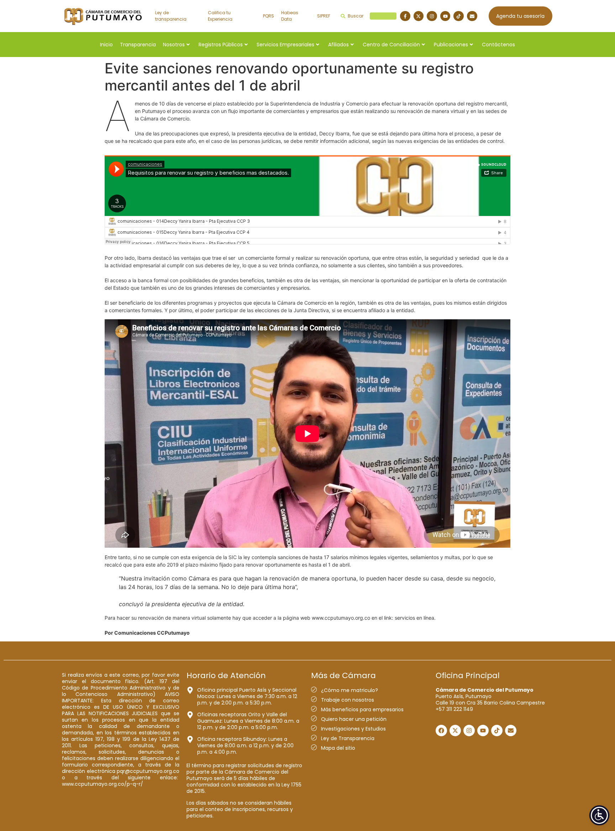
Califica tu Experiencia (220, 16)
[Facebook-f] (405, 16)
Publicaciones (451, 44)
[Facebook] (441, 730)
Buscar (371, 16)
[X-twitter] (419, 16)
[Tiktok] (458, 16)
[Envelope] (472, 16)
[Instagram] (432, 16)
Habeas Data (289, 16)
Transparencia (138, 44)
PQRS (268, 16)
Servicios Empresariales (285, 44)
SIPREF (323, 16)
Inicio (106, 44)
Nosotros (174, 44)
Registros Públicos (221, 44)
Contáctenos (498, 44)
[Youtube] (445, 16)
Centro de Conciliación (391, 44)
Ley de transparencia (170, 16)
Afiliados (338, 44)
